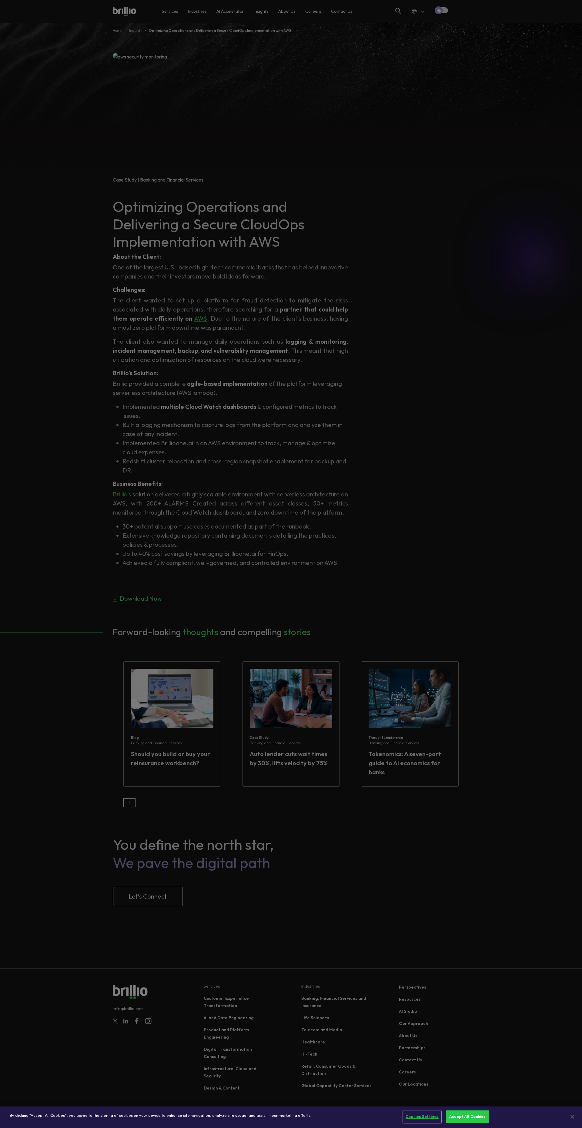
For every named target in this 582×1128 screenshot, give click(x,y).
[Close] (572, 1116)
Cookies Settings (422, 1116)
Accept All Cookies (467, 1116)
